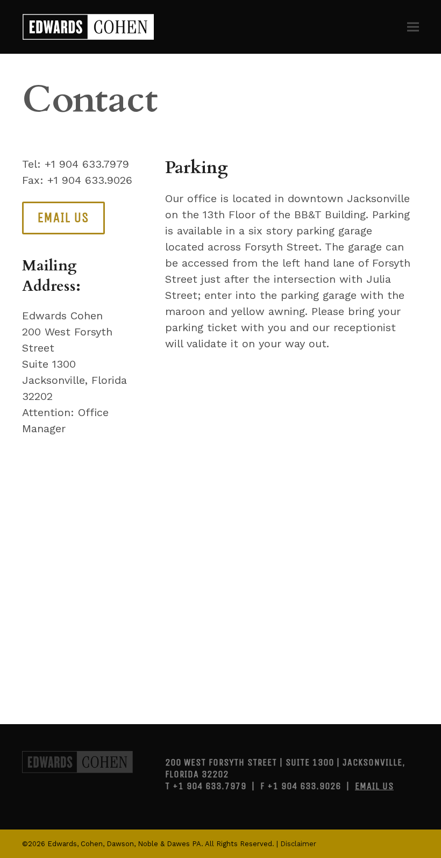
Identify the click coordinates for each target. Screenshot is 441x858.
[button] (413, 26)
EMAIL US (374, 786)
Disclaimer (298, 844)
